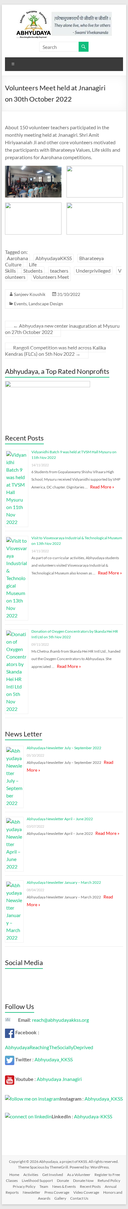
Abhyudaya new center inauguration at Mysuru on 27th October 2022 (62, 329)
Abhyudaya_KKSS (53, 1059)
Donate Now (83, 1180)
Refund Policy (109, 1180)
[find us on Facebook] (9, 1032)
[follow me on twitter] (9, 1059)
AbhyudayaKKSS (53, 258)
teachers (59, 271)
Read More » (102, 486)
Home (14, 1174)
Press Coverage (56, 1192)
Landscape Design (46, 303)
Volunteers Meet (51, 277)
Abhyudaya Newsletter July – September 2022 (64, 747)
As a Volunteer (78, 1174)
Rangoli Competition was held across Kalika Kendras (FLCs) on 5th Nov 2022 (55, 351)
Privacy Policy (24, 1186)
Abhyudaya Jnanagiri (59, 1079)
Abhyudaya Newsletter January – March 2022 (64, 882)
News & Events (64, 1186)
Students (33, 271)
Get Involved (52, 1174)
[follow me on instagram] (32, 1099)
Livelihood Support (37, 1180)
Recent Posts (90, 1186)
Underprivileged (93, 271)
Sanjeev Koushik (29, 294)
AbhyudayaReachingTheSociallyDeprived (49, 1047)
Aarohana (17, 258)
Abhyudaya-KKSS (93, 1116)
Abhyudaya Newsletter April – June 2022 (60, 818)
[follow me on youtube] (9, 1079)
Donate (63, 1180)
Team (43, 1186)
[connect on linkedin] (28, 1116)
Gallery (60, 1198)
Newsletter (31, 1192)
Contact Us (79, 1198)
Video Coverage (86, 1192)
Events (20, 303)
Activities (30, 1174)
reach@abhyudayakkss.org (60, 1020)
